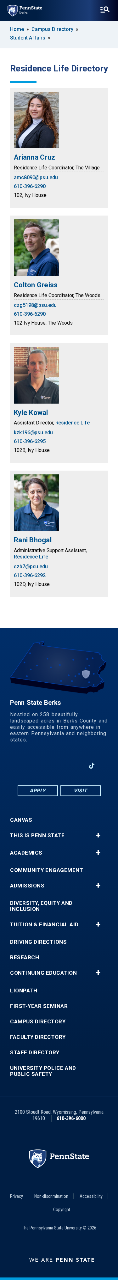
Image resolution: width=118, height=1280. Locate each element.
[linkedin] (42, 765)
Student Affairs (27, 38)
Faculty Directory (38, 1037)
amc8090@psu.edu (36, 177)
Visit (80, 791)
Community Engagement (46, 870)
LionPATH (23, 991)
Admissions (27, 886)
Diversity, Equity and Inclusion (41, 906)
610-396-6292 (30, 575)
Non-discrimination (51, 1196)
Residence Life (72, 423)
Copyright (61, 1209)
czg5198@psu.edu (35, 305)
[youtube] (58, 765)
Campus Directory (52, 29)
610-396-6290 (30, 186)
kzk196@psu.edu (33, 433)
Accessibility (91, 1196)
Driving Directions (38, 942)
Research (24, 957)
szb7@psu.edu (31, 567)
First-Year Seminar (39, 1006)
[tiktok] (91, 765)
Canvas (21, 820)
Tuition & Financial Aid (44, 925)
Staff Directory (34, 1053)
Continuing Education (43, 973)
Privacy (16, 1196)
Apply (38, 791)
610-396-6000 (71, 1118)
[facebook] (26, 765)
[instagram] (75, 765)
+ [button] (98, 835)
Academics (26, 853)
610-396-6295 (30, 441)
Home (17, 29)
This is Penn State (37, 835)
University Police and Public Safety (43, 1071)
